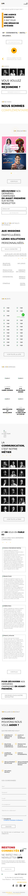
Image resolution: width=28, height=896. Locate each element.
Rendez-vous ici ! (14, 92)
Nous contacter (11, 249)
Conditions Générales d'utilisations (13, 820)
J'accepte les (13, 819)
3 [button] (16, 173)
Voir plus (14, 181)
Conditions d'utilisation (14, 893)
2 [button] (13, 173)
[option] (5, 72)
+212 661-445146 (21, 882)
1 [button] (11, 173)
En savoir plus (14, 42)
